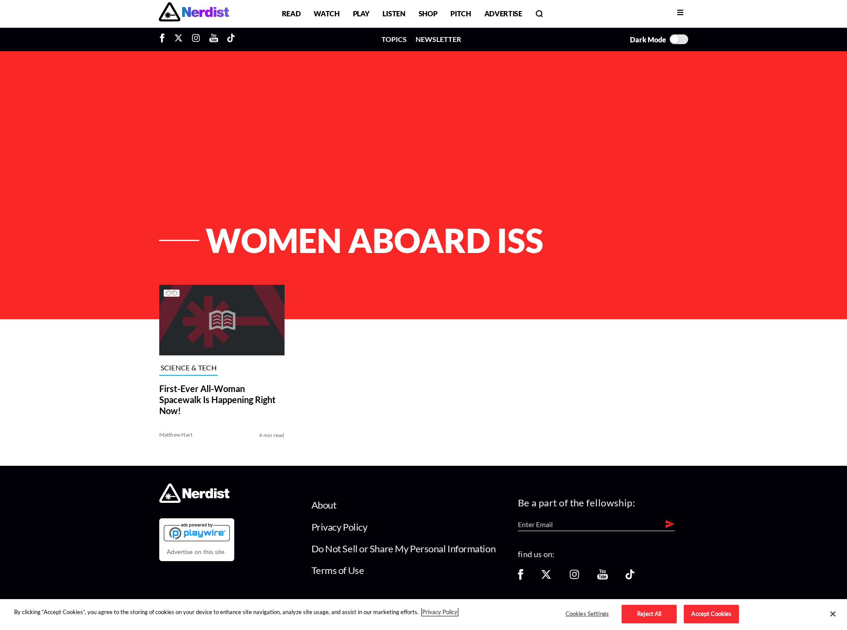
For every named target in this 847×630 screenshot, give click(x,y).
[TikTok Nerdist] (231, 39)
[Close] (833, 614)
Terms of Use (337, 570)
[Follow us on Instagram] (574, 577)
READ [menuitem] (291, 13)
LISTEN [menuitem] (393, 13)
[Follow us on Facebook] (520, 577)
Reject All (649, 613)
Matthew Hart (176, 434)
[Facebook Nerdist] (164, 39)
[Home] (194, 500)
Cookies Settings (587, 613)
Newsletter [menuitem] (438, 39)
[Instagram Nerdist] (196, 39)
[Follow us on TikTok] (630, 577)
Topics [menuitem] (394, 39)
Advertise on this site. (196, 551)
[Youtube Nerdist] (214, 39)
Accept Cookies (711, 613)
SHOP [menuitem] (428, 13)
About (324, 505)
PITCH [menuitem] (460, 13)
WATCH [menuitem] (326, 13)
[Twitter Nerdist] (178, 39)
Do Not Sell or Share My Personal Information (403, 549)
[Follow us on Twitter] (546, 577)
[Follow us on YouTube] (602, 577)
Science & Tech (189, 368)
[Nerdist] (194, 13)
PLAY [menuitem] (361, 13)
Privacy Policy (339, 527)
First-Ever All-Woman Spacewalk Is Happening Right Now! (217, 399)
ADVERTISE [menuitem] (503, 13)
